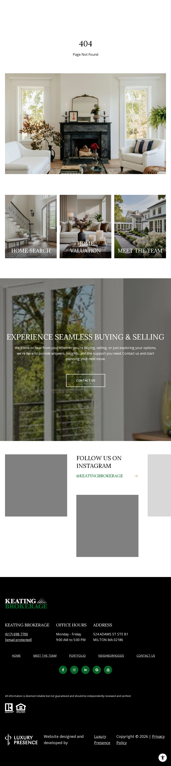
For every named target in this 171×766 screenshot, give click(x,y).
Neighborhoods (111, 656)
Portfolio (77, 656)
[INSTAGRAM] (74, 670)
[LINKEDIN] (85, 670)
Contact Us (146, 656)
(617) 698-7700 (16, 634)
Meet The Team (45, 656)
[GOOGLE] (97, 670)
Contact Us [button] (85, 380)
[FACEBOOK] (63, 670)
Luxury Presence (102, 739)
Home (16, 656)
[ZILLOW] (108, 670)
